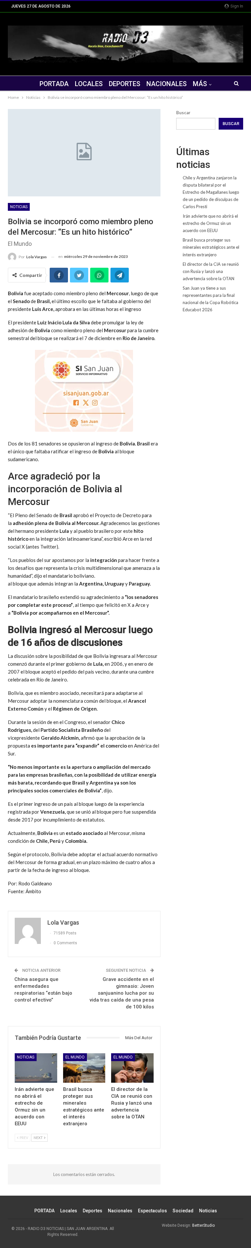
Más (200, 84)
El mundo (75, 1057)
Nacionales (166, 84)
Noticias (18, 207)
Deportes (124, 84)
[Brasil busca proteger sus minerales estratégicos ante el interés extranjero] (84, 1068)
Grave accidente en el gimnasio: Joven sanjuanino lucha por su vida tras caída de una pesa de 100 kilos (122, 993)
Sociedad (183, 1210)
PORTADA (54, 84)
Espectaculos (152, 1210)
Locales (89, 84)
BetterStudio (203, 1225)
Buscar (183, 112)
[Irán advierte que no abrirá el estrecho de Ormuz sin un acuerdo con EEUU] (36, 1068)
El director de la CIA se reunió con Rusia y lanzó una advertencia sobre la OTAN (211, 271)
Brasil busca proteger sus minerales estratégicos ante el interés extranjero (211, 247)
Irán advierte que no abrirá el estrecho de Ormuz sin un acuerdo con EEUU (210, 223)
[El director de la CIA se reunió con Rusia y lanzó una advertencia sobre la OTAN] (132, 1068)
